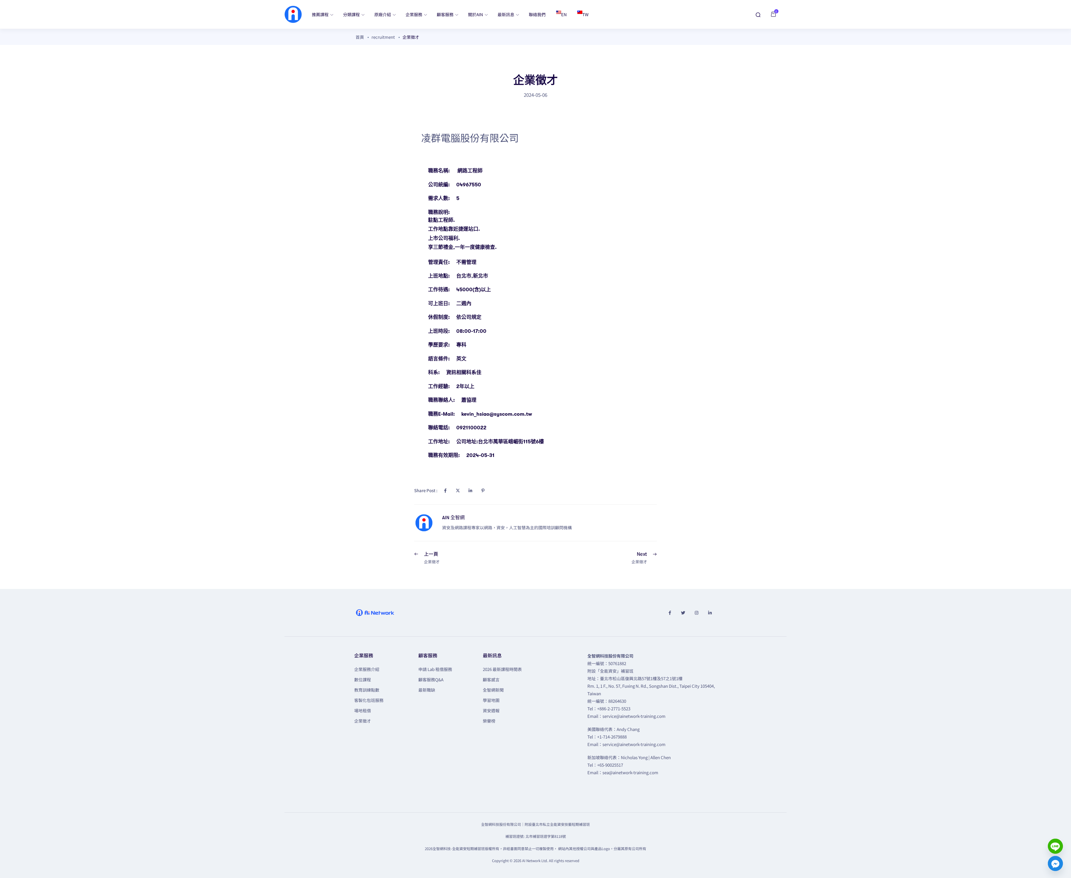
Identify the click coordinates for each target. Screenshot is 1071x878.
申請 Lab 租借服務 (435, 669)
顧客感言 (491, 679)
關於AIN (476, 14)
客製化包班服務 (368, 700)
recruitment (383, 37)
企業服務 (414, 14)
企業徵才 (362, 721)
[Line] (1055, 846)
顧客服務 (445, 14)
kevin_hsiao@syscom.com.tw (496, 414)
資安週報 (491, 710)
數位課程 (362, 679)
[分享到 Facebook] (445, 490)
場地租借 (362, 710)
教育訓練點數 (366, 690)
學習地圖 (491, 700)
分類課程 (352, 14)
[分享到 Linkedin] (470, 490)
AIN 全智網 (453, 517)
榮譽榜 (489, 721)
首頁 (360, 37)
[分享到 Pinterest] (482, 490)
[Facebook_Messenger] (1055, 863)
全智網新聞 (493, 690)
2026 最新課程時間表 (502, 669)
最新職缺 (426, 690)
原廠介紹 (383, 14)
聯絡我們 (537, 14)
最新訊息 (506, 14)
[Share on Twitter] (457, 490)
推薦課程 (320, 14)
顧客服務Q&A (430, 679)
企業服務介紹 (366, 669)
